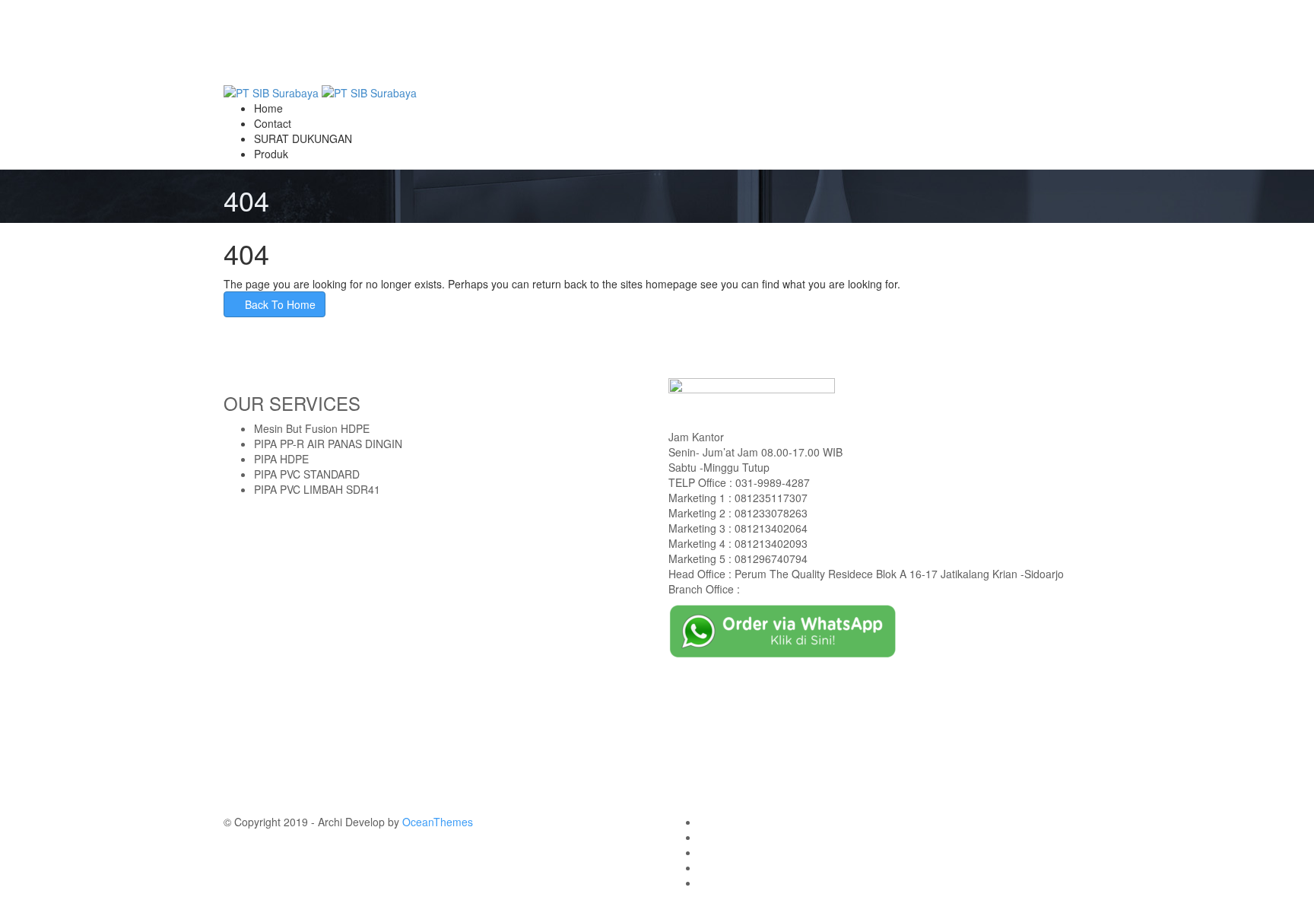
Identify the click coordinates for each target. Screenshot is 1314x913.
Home (268, 108)
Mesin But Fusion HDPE (312, 428)
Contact (272, 123)
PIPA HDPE (281, 458)
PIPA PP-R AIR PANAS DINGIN (328, 443)
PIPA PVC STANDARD (307, 474)
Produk (271, 153)
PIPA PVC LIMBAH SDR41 (317, 489)
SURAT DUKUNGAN (303, 138)
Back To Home (279, 304)
